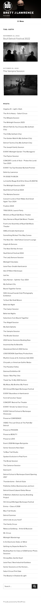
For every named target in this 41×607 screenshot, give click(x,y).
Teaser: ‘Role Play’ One (11, 376)
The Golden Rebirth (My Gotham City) (17, 138)
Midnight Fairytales (10, 262)
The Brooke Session (11, 336)
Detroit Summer (9, 515)
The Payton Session (11, 156)
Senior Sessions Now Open (13, 448)
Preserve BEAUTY (10, 434)
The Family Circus (10, 524)
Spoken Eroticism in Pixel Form (15, 457)
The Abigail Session (11, 322)
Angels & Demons (10, 244)
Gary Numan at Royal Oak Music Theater (18, 219)
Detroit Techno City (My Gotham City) (17, 143)
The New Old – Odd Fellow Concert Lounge (19, 240)
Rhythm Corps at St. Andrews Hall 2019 (18, 358)
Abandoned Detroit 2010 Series (15, 349)
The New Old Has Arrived (13, 249)
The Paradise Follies (11, 367)
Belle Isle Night (9, 305)
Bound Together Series (12, 289)
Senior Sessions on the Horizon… (16, 567)
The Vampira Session (13, 71)
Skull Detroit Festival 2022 (16, 38)
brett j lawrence (18, 12)
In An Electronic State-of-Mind (15, 542)
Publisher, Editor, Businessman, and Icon (18, 486)
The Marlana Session (11, 194)
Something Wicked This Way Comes (17, 235)
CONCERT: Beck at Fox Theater (15, 402)
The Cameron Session (11, 465)
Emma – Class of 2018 (11, 506)
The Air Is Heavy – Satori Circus (15, 113)
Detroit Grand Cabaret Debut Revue (17, 490)
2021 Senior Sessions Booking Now (17, 340)
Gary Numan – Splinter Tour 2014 (16, 280)
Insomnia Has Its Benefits (13, 345)
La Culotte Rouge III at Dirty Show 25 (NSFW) (20, 181)
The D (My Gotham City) (12, 134)
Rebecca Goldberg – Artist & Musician (17, 529)
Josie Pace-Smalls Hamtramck (15, 266)
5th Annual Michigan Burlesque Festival (18, 502)
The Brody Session (10, 461)
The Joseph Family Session (13, 147)
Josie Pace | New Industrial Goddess (17, 562)
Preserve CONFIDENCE (12, 418)
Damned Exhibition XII (11, 371)
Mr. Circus (7, 533)
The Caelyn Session (11, 309)
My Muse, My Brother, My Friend (15, 385)
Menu (22, 21)
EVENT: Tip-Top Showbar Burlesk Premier (19, 168)
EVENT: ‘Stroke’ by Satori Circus (15, 407)
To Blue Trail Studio (10, 452)
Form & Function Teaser (12, 398)
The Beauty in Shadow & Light (14, 576)
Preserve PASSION (10, 430)
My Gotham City (9, 284)
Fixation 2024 (8, 206)
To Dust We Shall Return (12, 300)
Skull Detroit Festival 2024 (13, 190)
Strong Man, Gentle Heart (13, 558)
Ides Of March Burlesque (12, 271)
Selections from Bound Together (16, 318)
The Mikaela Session (11, 118)
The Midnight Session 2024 (14, 185)
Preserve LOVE (9, 439)
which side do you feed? (12, 520)
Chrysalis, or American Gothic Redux (17, 362)
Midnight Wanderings (11, 537)
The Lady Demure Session (13, 257)
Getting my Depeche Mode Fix (15, 546)
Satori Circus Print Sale (12, 571)
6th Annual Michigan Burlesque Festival (18, 389)
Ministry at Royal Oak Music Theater (17, 215)
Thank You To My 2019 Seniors (15, 380)
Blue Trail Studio (9, 511)
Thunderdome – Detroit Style (14, 482)
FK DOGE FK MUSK (10, 177)
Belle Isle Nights (9, 314)
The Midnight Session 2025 (14, 122)
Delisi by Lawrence (10, 172)
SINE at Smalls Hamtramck (13, 231)
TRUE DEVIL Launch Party (13, 210)
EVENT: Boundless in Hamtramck (16, 393)
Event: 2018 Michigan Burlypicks (15, 443)
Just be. (6, 275)
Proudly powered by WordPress (14, 602)
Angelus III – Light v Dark (12, 109)
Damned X (7, 470)
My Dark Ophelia (9, 327)
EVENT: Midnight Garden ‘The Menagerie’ (19, 152)
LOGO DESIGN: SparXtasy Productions (18, 353)
